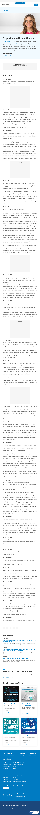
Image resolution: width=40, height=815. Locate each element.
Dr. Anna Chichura (7, 41)
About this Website (12, 805)
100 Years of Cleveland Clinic (18, 764)
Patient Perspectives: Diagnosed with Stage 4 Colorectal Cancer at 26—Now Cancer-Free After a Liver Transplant (20, 650)
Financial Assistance (6, 770)
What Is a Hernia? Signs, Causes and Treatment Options (16, 658)
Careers (14, 777)
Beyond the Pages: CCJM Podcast (27, 704)
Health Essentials (23, 794)
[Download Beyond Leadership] (11, 694)
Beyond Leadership (9, 704)
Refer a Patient (5, 777)
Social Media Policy (25, 805)
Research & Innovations (17, 773)
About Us (14, 766)
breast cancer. (30, 44)
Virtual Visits (5, 783)
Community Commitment (17, 775)
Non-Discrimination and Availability (8, 808)
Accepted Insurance (6, 766)
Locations (14, 768)
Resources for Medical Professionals (19, 781)
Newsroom (28, 794)
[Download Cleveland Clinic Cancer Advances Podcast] (11, 726)
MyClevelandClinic (19, 796)
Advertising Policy (18, 805)
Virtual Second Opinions (7, 781)
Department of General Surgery (11, 43)
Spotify (11, 55)
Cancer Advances (9, 736)
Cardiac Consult (26, 736)
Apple (5, 712)
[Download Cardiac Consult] (29, 726)
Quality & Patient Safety (17, 770)
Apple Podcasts (6, 55)
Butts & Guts (5, 10)
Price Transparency (6, 775)
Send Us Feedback (6, 805)
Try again (20, 69)
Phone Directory (5, 779)
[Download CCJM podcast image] (29, 694)
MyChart (23, 796)
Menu (36, 4)
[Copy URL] (20, 67)
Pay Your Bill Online (6, 773)
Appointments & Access (7, 764)
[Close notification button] (24, 2)
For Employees (15, 779)
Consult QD (17, 794)
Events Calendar (5, 768)
